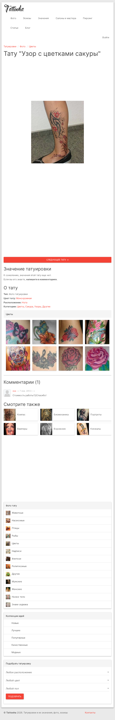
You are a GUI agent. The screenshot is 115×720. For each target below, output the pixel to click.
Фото (13, 18)
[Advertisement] (57, 80)
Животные (17, 512)
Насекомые (18, 520)
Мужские (17, 581)
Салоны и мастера (65, 18)
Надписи (16, 551)
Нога (24, 302)
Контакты (90, 712)
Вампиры (22, 428)
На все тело (18, 596)
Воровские (60, 428)
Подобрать (14, 696)
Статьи (14, 27)
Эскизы (26, 18)
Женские (17, 589)
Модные (16, 652)
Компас (21, 414)
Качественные (19, 645)
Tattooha (14, 8)
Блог (28, 27)
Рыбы (15, 535)
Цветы (32, 46)
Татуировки (10, 46)
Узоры (37, 306)
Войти (105, 37)
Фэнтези (16, 558)
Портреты (96, 414)
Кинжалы (95, 428)
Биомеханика (61, 414)
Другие (46, 306)
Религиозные (19, 566)
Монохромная (24, 298)
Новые (15, 623)
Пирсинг (87, 18)
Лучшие (15, 630)
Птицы (15, 528)
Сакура (29, 306)
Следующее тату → (57, 259)
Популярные (18, 637)
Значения (43, 18)
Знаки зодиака (20, 604)
